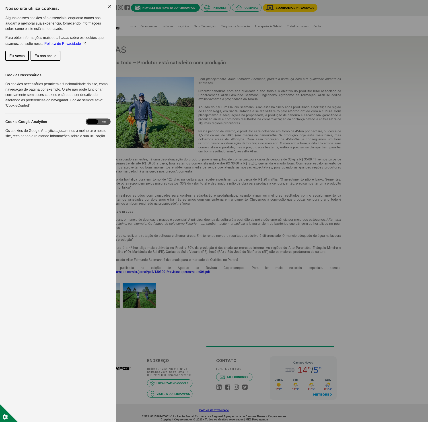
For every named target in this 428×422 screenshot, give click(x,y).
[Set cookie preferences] (9, 413)
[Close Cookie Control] (109, 6)
